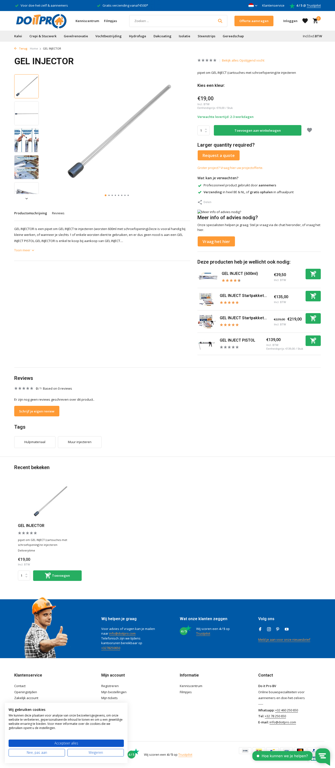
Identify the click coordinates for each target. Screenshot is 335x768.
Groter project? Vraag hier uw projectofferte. (230, 168)
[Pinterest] (278, 629)
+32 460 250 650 (286, 710)
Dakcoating (162, 36)
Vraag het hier (216, 241)
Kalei (18, 36)
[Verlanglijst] (305, 21)
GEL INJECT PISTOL (237, 340)
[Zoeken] (220, 20)
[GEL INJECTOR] (50, 501)
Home (34, 48)
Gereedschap (233, 36)
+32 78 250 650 (275, 716)
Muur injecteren (79, 442)
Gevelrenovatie (76, 36)
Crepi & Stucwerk (42, 36)
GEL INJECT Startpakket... (243, 295)
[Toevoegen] (313, 274)
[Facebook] (260, 629)
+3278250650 (110, 648)
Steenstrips (206, 36)
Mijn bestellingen (114, 692)
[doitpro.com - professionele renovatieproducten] (41, 21)
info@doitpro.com (122, 633)
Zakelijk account (26, 698)
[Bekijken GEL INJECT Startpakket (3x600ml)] (206, 299)
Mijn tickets (109, 698)
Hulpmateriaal (34, 442)
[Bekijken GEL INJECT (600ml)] (207, 277)
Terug (22, 48)
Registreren (110, 686)
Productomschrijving (30, 213)
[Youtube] (287, 629)
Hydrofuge (137, 36)
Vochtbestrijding (108, 36)
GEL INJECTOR (31, 525)
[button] (105, 195)
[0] (314, 21)
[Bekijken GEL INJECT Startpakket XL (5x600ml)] (206, 321)
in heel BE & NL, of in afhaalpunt (249, 192)
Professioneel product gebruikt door (240, 185)
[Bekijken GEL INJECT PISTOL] (206, 343)
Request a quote (219, 155)
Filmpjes (110, 21)
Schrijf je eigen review (36, 411)
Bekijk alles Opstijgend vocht (243, 60)
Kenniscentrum (87, 21)
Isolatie (184, 36)
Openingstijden (25, 692)
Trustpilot (314, 5)
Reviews (58, 213)
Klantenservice (273, 5)
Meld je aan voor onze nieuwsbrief (284, 639)
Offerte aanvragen (254, 21)
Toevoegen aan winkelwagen (257, 130)
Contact (20, 686)
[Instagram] (269, 629)
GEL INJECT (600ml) (240, 273)
